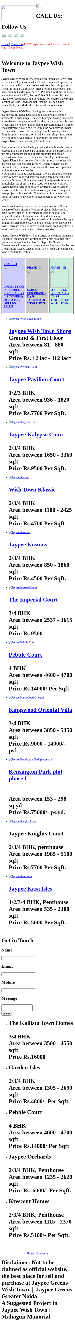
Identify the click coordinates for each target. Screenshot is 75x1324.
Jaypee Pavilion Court (36, 379)
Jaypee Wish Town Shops (40, 331)
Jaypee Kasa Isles (30, 888)
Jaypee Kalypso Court (36, 434)
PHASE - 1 (14, 285)
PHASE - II (36, 285)
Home (5, 44)
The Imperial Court (33, 599)
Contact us (17, 44)
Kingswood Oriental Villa (40, 709)
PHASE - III (59, 285)
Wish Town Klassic (32, 489)
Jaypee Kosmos (28, 544)
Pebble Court (25, 654)
